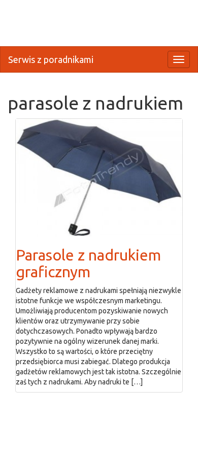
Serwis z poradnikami (50, 59)
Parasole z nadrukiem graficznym (88, 263)
